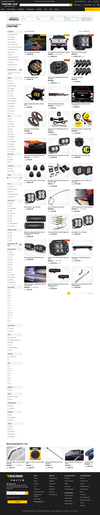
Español (82, 502)
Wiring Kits (12, 146)
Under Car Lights (11, 52)
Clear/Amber (12, 213)
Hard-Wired (12, 408)
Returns (82, 491)
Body (65, 16)
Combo (11, 252)
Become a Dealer (37, 498)
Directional (12, 254)
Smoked (11, 203)
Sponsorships (67, 486)
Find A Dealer (83, 494)
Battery (11, 405)
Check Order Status (84, 489)
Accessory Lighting (12, 42)
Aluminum (12, 419)
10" (10, 310)
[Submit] (26, 493)
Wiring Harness (13, 141)
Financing (82, 483)
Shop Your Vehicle (11, 9)
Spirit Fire (12, 83)
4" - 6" (11, 368)
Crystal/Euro (12, 196)
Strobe (11, 262)
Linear (11, 264)
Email (7, 490)
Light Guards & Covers (12, 64)
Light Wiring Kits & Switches (13, 59)
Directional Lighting (14, 194)
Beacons (11, 191)
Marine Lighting (11, 67)
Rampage (12, 90)
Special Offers (52, 489)
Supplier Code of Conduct (39, 491)
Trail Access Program (69, 489)
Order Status (96, 1)
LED (10, 157)
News (35, 486)
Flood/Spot (12, 274)
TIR (10, 345)
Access (11, 93)
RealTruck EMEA (68, 498)
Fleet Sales (82, 505)
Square (11, 129)
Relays (11, 131)
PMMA (11, 342)
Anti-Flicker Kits (13, 149)
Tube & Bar (12, 171)
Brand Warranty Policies (85, 500)
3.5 (10, 297)
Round (11, 121)
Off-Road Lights (11, 39)
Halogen (11, 159)
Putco (11, 80)
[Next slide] (92, 457)
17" (10, 323)
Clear (11, 205)
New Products (21, 9)
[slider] (7, 177)
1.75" (11, 307)
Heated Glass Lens (14, 347)
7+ (10, 375)
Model (51, 16)
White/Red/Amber (13, 223)
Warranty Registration (85, 497)
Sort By (80, 31)
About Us (36, 478)
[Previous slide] (7, 457)
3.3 (10, 295)
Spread (11, 269)
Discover (57, 9)
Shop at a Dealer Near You (80, 1)
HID (10, 162)
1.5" (10, 305)
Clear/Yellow (12, 226)
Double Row (12, 151)
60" (10, 378)
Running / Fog (13, 284)
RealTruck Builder (50, 1)
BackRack (12, 113)
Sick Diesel (12, 106)
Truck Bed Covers (30, 9)
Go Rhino (12, 95)
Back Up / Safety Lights (12, 44)
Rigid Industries (13, 85)
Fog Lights (10, 54)
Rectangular (12, 431)
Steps (45, 9)
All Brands (51, 486)
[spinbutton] (9, 180)
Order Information (84, 480)
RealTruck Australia (69, 495)
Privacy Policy (37, 489)
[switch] (14, 70)
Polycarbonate (13, 337)
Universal (12, 328)
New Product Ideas (53, 494)
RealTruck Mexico (68, 500)
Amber (11, 210)
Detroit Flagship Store (38, 501)
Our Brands (36, 483)
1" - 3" (11, 383)
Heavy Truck (51, 491)
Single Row (12, 144)
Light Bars (12, 186)
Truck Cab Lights (11, 37)
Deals (51, 9)
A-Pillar (11, 168)
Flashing (11, 279)
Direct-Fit (11, 330)
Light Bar (12, 139)
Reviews (66, 483)
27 (86, 293)
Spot (11, 267)
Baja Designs (12, 103)
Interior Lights (11, 62)
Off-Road (12, 134)
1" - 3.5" (11, 370)
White (11, 218)
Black (11, 232)
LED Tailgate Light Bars (12, 34)
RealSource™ (67, 478)
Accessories (12, 136)
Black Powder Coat (14, 396)
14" (10, 318)
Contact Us (82, 478)
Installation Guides (53, 478)
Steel (11, 414)
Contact (89, 1)
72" (10, 380)
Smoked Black (13, 208)
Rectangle (12, 123)
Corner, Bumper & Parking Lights (14, 47)
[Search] (71, 5)
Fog (10, 272)
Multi (11, 221)
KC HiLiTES (12, 111)
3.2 (10, 292)
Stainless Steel (13, 417)
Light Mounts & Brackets (13, 57)
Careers (35, 480)
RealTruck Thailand (69, 503)
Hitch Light (12, 126)
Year (23, 16)
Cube (11, 118)
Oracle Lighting (13, 98)
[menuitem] (2, 9)
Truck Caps (39, 9)
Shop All (2, 9)
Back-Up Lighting (13, 189)
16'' (10, 320)
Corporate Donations (69, 480)
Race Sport (12, 88)
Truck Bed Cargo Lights (12, 49)
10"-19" (11, 312)
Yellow (11, 216)
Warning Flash (13, 282)
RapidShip (51, 480)
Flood (11, 257)
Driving (11, 259)
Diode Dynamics (13, 100)
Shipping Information (84, 486)
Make (37, 16)
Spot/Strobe (12, 277)
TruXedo (11, 108)
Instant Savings (13, 356)
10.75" (11, 315)
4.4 (10, 300)
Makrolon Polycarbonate (15, 340)
